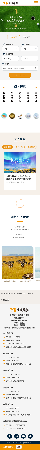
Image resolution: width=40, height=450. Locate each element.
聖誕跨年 (7, 147)
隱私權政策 (21, 293)
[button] (2, 19)
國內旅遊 (26, 37)
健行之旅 (19, 147)
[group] (4, 110)
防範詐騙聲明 (8, 447)
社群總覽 (30, 293)
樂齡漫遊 (31, 147)
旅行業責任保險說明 (8, 293)
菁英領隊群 (5, 300)
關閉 (18, 447)
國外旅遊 (13, 37)
